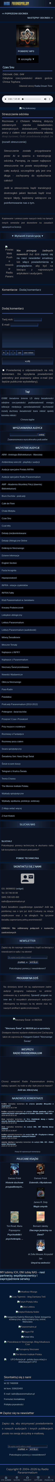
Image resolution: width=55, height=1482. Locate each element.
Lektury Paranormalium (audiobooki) (19, 630)
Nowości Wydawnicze (12, 674)
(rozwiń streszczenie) (14, 142)
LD (31, 398)
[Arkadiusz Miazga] (27, 1286)
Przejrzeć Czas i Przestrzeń (15, 719)
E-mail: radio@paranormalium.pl (19, 1389)
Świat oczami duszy (11, 764)
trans (35, 411)
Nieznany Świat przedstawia (15, 667)
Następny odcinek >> (40, 18)
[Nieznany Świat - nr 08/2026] (27, 1015)
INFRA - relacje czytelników (15, 585)
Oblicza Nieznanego (11, 682)
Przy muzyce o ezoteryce (13, 727)
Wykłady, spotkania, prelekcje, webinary (21, 801)
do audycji (27, 1130)
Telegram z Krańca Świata (14, 771)
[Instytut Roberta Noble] (27, 1307)
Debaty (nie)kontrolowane (14, 533)
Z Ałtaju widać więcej (12, 808)
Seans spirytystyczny (12, 749)
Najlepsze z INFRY (11, 652)
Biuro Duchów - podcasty (13, 496)
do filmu (27, 1115)
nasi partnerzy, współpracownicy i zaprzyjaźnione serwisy (22, 1270)
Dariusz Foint (40, 1175)
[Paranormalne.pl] (27, 1322)
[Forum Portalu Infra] (27, 1297)
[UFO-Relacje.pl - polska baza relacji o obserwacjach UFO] (27, 1357)
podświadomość (36, 402)
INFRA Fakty (8, 593)
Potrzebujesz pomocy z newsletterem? (27, 963)
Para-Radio (7, 689)
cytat (19, 353)
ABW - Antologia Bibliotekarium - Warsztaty (22, 455)
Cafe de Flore (8, 503)
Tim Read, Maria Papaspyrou (14, 1227)
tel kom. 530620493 (13, 1383)
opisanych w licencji (11, 227)
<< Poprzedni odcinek (15, 13)
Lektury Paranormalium (13, 622)
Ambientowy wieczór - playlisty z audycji (21, 462)
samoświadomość (32, 407)
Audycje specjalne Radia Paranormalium (21, 477)
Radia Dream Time (43, 86)
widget (20, 883)
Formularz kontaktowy (14, 1394)
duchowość (48, 407)
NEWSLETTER (28, 935)
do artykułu (27, 1107)
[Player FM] (28, 1327)
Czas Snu (6, 518)
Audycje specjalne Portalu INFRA (18, 469)
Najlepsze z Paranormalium (15, 660)
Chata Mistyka (8, 511)
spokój (50, 411)
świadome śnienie (18, 398)
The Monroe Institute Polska (15, 786)
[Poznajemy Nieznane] (27, 1344)
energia (50, 402)
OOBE (4, 398)
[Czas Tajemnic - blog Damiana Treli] (28, 1291)
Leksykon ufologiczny (12, 615)
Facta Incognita (9, 570)
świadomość (26, 411)
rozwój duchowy (9, 411)
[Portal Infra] (27, 1332)
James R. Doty (41, 1199)
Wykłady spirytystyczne (13, 793)
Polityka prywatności (13, 1399)
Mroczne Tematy (9, 645)
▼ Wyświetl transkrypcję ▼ (27, 235)
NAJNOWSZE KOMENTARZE (27, 1093)
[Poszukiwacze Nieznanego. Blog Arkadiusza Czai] (27, 1338)
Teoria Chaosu (9, 779)
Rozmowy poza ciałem (12, 741)
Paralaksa (6, 697)
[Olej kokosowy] (27, 108)
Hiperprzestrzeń (9, 578)
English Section (9, 563)
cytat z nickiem (28, 353)
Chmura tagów (27, 419)
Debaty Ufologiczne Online (14, 541)
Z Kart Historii (8, 816)
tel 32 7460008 (11, 1378)
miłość (43, 411)
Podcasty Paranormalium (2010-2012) (20, 704)
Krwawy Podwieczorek (12, 608)
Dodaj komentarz (30, 289)
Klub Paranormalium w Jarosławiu (18, 600)
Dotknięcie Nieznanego (13, 548)
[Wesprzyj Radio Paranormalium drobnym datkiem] (27, 1068)
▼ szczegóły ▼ (26, 59)
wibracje (5, 407)
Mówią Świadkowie (11, 637)
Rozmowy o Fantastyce (13, 734)
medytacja (16, 407)
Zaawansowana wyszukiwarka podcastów (28, 439)
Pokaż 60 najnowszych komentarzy (27, 1146)
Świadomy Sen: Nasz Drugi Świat (18, 756)
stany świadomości (44, 398)
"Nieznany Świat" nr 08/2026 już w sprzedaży (27, 1023)
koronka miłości (8, 415)
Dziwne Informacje (10, 555)
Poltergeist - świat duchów (14, 712)
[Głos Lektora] (27, 1302)
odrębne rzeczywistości (13, 402)
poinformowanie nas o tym (19, 202)
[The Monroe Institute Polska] (27, 1349)
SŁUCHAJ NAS (27, 824)
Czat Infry (6, 526)
